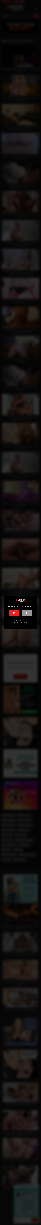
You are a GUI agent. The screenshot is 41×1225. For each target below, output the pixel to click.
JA (14, 613)
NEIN (27, 613)
